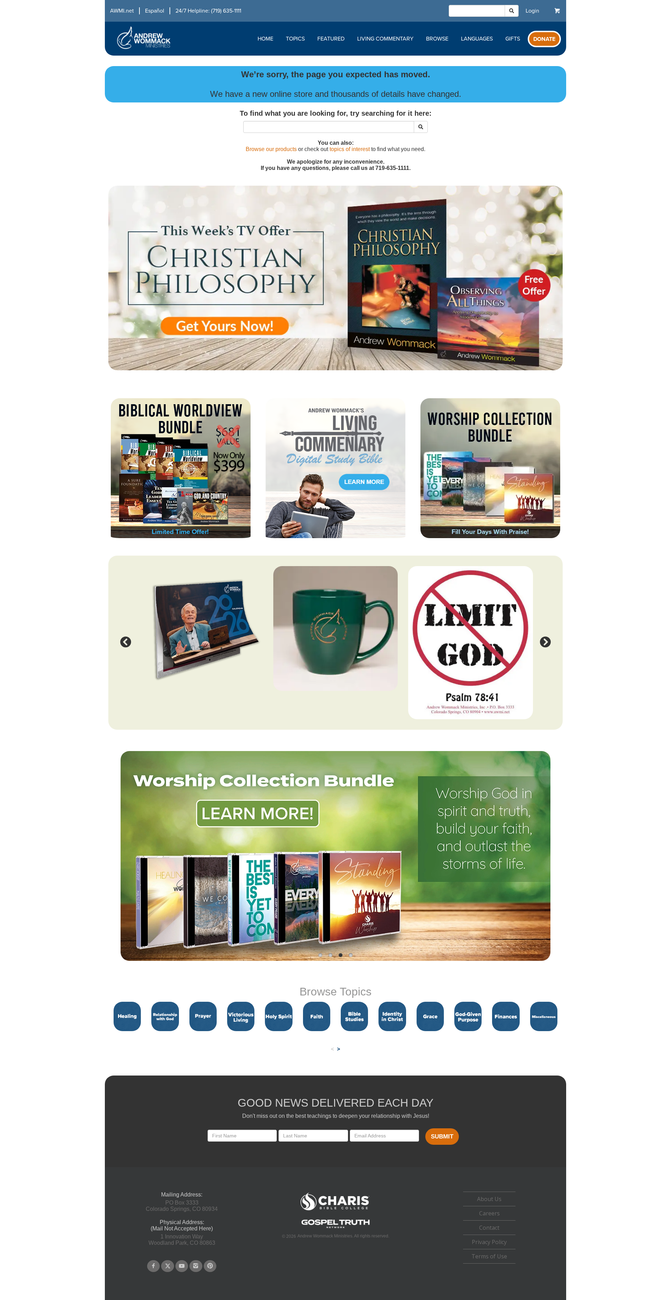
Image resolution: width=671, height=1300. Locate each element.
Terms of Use (489, 1256)
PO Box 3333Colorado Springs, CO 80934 (182, 1206)
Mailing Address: (181, 1195)
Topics (295, 39)
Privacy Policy (489, 1241)
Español (154, 10)
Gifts (512, 39)
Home (265, 39)
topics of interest (350, 149)
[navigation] (173, 10)
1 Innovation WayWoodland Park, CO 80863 (182, 1240)
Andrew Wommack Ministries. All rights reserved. (343, 1236)
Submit (442, 1136)
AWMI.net (122, 10)
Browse (437, 39)
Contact (489, 1227)
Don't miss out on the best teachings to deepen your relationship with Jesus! (335, 1116)
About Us (489, 1198)
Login (532, 10)
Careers (489, 1213)
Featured (331, 39)
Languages (477, 39)
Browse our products (271, 149)
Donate (544, 39)
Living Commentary (385, 39)
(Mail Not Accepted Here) (182, 1228)
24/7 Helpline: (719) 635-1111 (208, 10)
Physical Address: (182, 1222)
